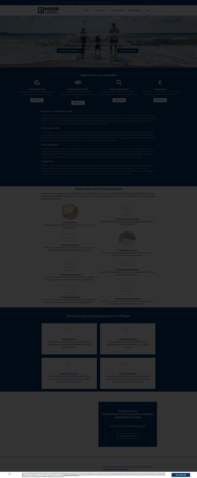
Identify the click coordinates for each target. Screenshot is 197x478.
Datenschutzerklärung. (71, 476)
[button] (181, 475)
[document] (98, 239)
